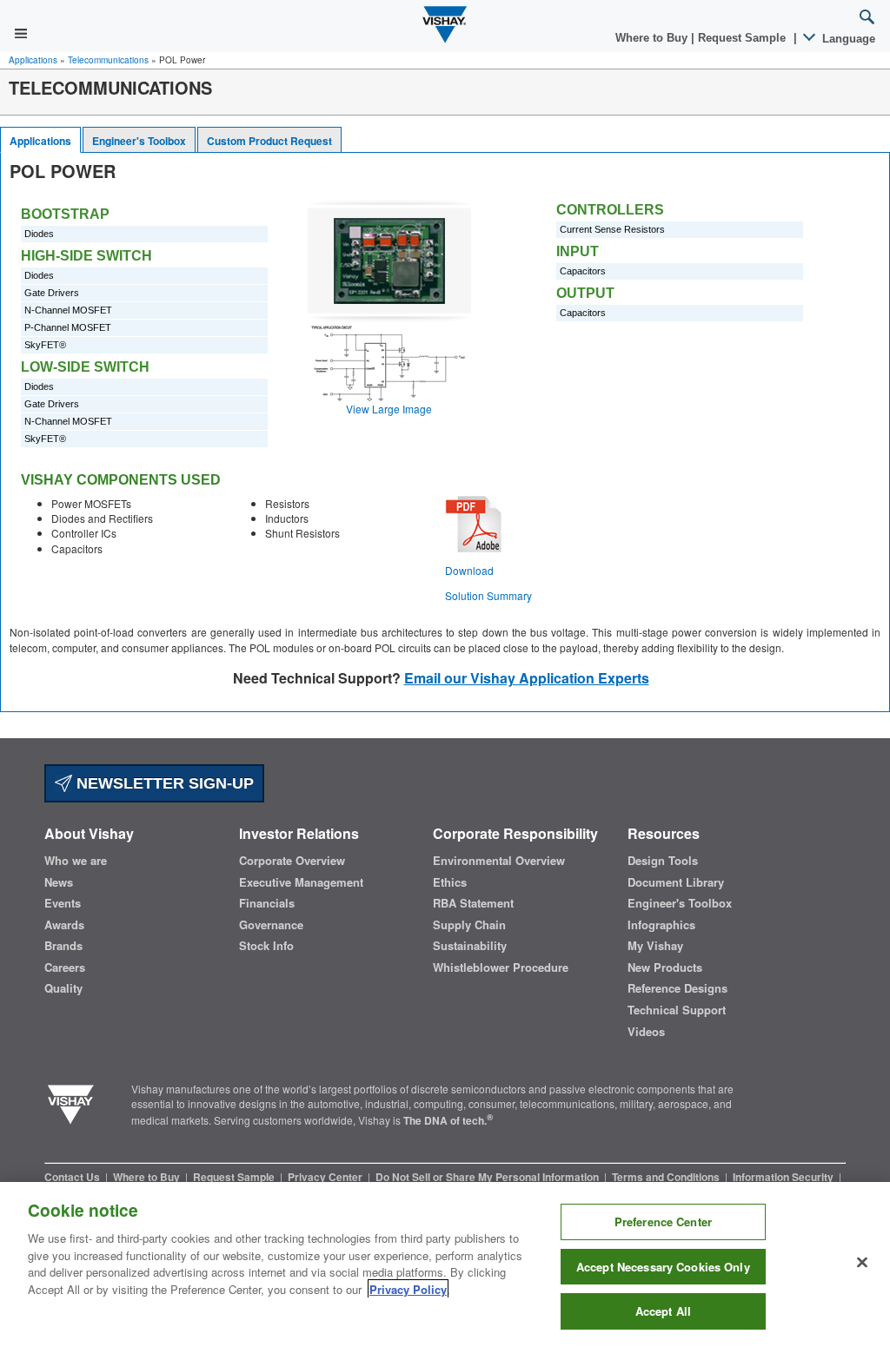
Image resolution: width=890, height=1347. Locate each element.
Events (62, 903)
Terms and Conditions (667, 1177)
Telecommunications (108, 60)
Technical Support (677, 1010)
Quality (63, 988)
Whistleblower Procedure (500, 967)
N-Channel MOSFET (68, 310)
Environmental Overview (499, 860)
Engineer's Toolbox (139, 141)
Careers (64, 967)
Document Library (676, 882)
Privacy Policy (408, 1289)
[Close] (862, 1263)
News (58, 882)
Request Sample (235, 1177)
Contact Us (73, 1177)
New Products (665, 967)
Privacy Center (326, 1177)
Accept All (663, 1311)
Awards (64, 925)
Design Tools (663, 860)
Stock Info (266, 946)
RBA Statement (473, 903)
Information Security (784, 1177)
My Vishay (655, 946)
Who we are (75, 860)
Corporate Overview (292, 860)
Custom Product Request (269, 141)
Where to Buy (653, 37)
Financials (267, 903)
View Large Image (389, 408)
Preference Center (663, 1221)
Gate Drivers (51, 292)
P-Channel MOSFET (67, 327)
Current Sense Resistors (612, 229)
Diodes (39, 233)
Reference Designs (677, 988)
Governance (271, 925)
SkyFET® (45, 345)
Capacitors (583, 271)
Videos (646, 1032)
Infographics (661, 925)
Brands (63, 946)
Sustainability (470, 946)
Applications (33, 60)
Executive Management (301, 882)
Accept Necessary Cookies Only (663, 1266)
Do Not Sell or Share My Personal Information (488, 1177)
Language (847, 38)
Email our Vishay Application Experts (526, 678)
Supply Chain (469, 925)
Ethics (450, 882)
